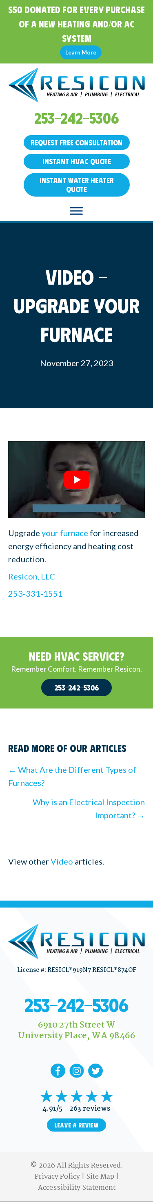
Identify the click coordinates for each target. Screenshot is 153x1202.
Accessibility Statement (76, 1187)
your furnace (65, 533)
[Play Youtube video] (76, 479)
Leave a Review (76, 1125)
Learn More (80, 52)
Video (62, 861)
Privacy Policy (57, 1176)
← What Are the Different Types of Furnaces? (72, 776)
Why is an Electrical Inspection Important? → (89, 808)
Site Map (100, 1176)
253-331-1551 (35, 593)
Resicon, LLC (31, 576)
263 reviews (90, 1108)
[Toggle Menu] (76, 211)
